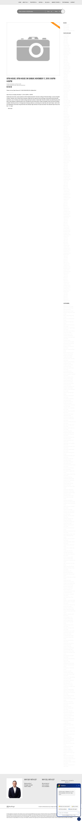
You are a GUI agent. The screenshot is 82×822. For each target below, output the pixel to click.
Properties (33, 2)
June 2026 (65, 39)
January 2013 (66, 283)
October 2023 (66, 88)
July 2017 (65, 200)
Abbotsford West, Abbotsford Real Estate (17, 85)
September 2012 (67, 290)
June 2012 (65, 294)
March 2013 (65, 280)
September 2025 (67, 53)
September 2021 (67, 123)
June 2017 (65, 202)
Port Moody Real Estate (68, 635)
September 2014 (67, 253)
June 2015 (65, 239)
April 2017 (65, 205)
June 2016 (65, 220)
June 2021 (65, 128)
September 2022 (67, 105)
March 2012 (65, 299)
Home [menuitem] (19, 2)
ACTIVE (60, 8)
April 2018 (65, 187)
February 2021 (66, 134)
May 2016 (65, 222)
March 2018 (65, 188)
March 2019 (65, 170)
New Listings (66, 26)
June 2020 (65, 147)
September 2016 (67, 216)
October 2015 (66, 233)
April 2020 (65, 150)
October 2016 (66, 214)
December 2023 (66, 85)
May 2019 (65, 167)
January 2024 (66, 83)
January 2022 (66, 117)
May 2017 (65, 203)
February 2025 (66, 63)
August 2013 (66, 273)
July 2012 (65, 293)
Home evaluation (45, 785)
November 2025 (66, 50)
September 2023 (67, 90)
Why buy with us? (28, 783)
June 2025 (65, 57)
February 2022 (66, 116)
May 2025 (65, 59)
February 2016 (66, 227)
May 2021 (65, 130)
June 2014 (65, 257)
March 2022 (65, 114)
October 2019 (66, 159)
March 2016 (65, 225)
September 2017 (67, 197)
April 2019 (65, 168)
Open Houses (66, 27)
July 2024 (65, 74)
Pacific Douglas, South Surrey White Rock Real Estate (68, 622)
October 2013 (66, 270)
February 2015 (66, 245)
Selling (47, 2)
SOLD (64, 8)
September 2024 (67, 71)
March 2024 (65, 80)
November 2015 (66, 231)
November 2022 (66, 102)
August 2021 (66, 125)
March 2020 (65, 151)
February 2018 (66, 190)
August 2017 (66, 199)
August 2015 (66, 236)
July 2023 (65, 93)
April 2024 (65, 79)
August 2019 (66, 162)
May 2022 (65, 111)
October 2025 (66, 51)
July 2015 (65, 237)
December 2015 (66, 230)
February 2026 (66, 45)
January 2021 (66, 136)
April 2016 (65, 223)
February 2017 (66, 208)
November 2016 (66, 213)
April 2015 (65, 242)
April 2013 (65, 279)
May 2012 (65, 296)
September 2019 (67, 160)
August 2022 (66, 107)
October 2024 (66, 70)
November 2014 (66, 250)
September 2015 (67, 234)
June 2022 (65, 110)
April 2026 (65, 42)
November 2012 (66, 287)
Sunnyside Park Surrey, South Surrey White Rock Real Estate (68, 703)
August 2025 (66, 54)
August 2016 (66, 217)
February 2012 (66, 300)
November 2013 (66, 268)
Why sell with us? (45, 783)
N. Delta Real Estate (67, 592)
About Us (25, 2)
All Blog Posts (66, 24)
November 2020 (66, 139)
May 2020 (65, 148)
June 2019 (65, 165)
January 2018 (66, 191)
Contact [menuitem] (73, 2)
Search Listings (27, 786)
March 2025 (65, 62)
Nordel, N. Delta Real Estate (69, 600)
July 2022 (65, 108)
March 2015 (65, 243)
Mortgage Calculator (28, 785)
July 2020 (65, 145)
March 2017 (65, 207)
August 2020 (66, 144)
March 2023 (65, 99)
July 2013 (65, 274)
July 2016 (65, 219)
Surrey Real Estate (67, 706)
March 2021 (65, 133)
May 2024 (65, 77)
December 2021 (66, 119)
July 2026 (65, 37)
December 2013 (66, 267)
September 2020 (67, 142)
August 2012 (66, 291)
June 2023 (65, 94)
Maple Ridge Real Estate (68, 566)
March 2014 (65, 262)
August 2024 (66, 73)
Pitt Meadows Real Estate (68, 631)
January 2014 (66, 265)
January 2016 (66, 228)
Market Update (55, 2)
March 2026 (65, 43)
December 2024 (66, 67)
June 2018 (65, 183)
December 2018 (66, 174)
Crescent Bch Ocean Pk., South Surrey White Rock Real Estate (68, 419)
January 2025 (66, 65)
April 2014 (65, 260)
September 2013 (67, 271)
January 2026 (66, 47)
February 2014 (66, 263)
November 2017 (66, 194)
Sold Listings (66, 29)
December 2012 (66, 285)
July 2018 (65, 182)
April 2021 (65, 131)
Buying (40, 2)
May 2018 (65, 185)
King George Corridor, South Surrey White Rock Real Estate (69, 536)
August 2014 (66, 254)
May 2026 (65, 40)
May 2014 (65, 259)
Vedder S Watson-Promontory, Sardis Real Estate (68, 725)
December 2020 (66, 137)
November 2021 (66, 120)
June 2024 (65, 76)
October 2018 (66, 177)
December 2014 (66, 248)
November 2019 (66, 157)
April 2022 (65, 113)
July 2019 (65, 163)
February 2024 (66, 82)
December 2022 (66, 100)
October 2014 (66, 251)
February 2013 (66, 282)
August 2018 (66, 180)
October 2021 (66, 122)
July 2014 (65, 256)
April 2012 (65, 297)
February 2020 (66, 153)
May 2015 (65, 240)
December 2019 (66, 156)
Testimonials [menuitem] (65, 2)
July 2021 (65, 127)
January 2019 (66, 173)
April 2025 (65, 60)
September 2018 (67, 179)
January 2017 (66, 210)
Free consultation (45, 786)
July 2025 (65, 56)
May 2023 (65, 96)
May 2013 (65, 277)
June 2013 (65, 276)
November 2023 (66, 87)
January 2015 (66, 247)
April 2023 (65, 97)
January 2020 (66, 154)
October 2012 (66, 288)
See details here (10, 92)
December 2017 (66, 193)
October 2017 (66, 196)
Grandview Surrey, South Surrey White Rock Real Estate (68, 497)
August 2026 (66, 36)
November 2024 (66, 68)
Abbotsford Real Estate (68, 307)
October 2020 (66, 140)
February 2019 (66, 171)
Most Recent (66, 34)
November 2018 (66, 176)
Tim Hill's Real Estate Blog (68, 30)
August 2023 (66, 91)
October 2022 (66, 103)
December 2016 (66, 211)
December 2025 (66, 48)
